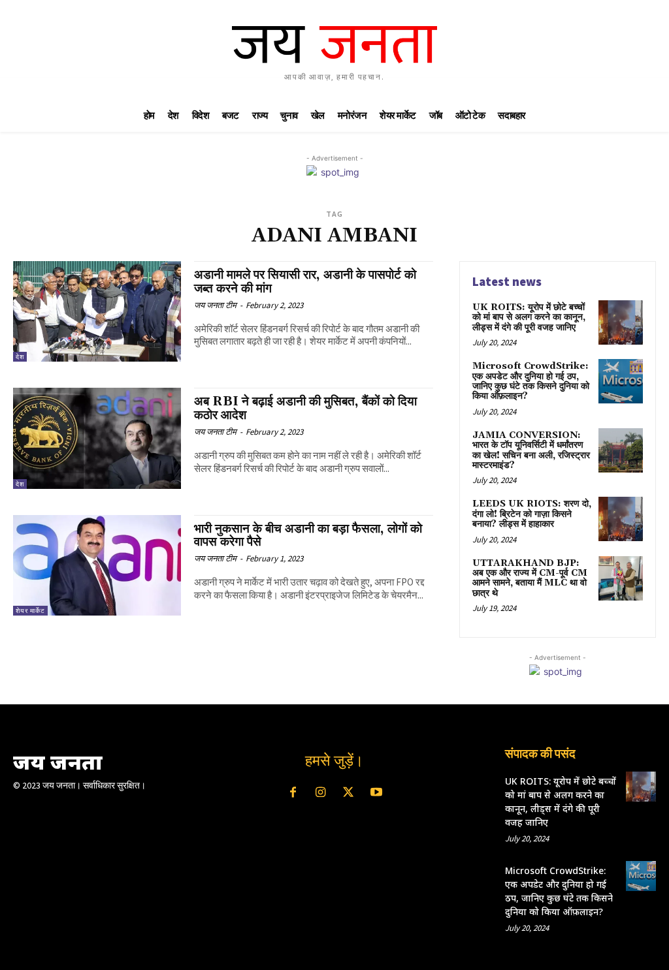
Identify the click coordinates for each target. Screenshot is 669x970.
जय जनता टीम (215, 305)
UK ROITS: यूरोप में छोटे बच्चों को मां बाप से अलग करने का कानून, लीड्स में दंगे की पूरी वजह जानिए (528, 318)
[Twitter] (348, 793)
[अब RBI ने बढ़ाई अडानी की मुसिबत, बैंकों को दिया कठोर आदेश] (97, 438)
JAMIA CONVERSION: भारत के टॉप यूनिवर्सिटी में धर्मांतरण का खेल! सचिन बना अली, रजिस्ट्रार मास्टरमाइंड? (531, 450)
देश (20, 356)
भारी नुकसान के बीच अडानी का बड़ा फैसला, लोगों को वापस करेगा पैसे (308, 535)
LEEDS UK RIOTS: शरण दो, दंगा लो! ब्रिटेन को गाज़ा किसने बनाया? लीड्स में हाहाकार (531, 514)
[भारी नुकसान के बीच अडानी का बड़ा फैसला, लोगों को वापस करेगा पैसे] (97, 565)
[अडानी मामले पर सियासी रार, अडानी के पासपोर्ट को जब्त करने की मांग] (97, 311)
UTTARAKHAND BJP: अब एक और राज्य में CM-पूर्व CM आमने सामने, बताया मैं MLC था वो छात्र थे (529, 578)
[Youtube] (375, 793)
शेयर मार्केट (30, 610)
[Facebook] (292, 793)
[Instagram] (320, 793)
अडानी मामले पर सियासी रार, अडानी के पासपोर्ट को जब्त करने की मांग (305, 281)
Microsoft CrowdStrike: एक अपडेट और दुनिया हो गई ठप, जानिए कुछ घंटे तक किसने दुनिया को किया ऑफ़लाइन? (530, 381)
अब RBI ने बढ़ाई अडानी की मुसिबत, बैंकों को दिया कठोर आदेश (305, 408)
